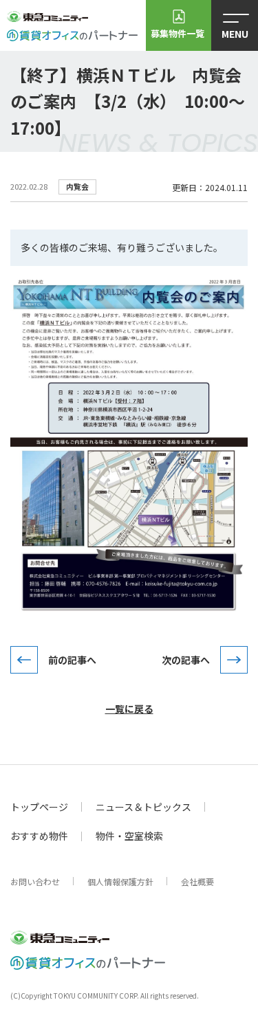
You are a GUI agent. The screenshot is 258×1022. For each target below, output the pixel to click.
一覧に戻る (129, 708)
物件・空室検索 (129, 836)
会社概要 (197, 881)
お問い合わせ (35, 881)
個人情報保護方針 (120, 881)
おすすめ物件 (39, 836)
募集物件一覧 (177, 33)
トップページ (39, 807)
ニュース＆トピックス (143, 807)
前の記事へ (72, 660)
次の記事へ (186, 660)
